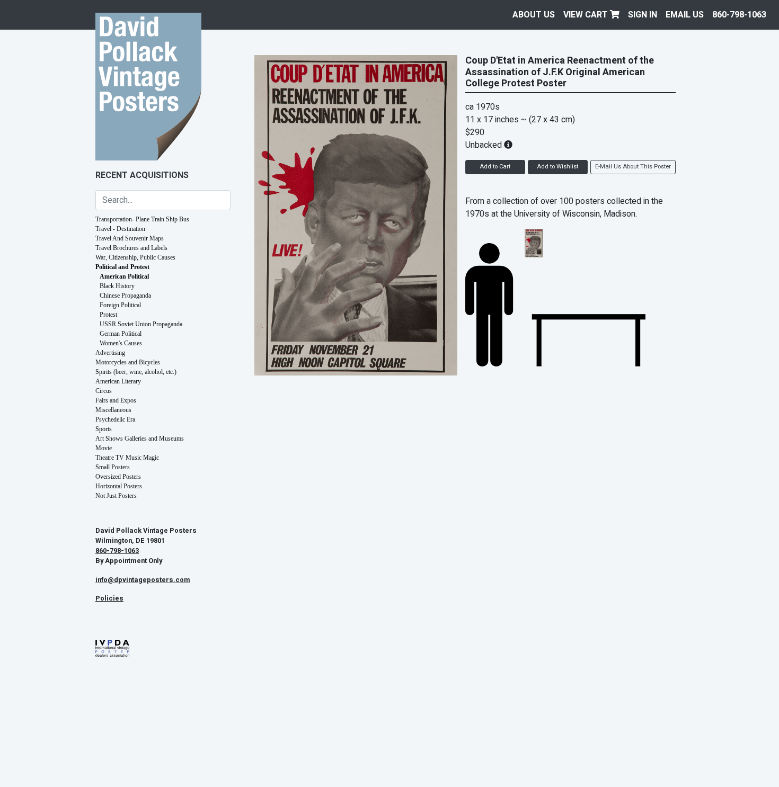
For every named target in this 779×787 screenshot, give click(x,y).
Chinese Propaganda (125, 295)
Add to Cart (495, 166)
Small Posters (112, 467)
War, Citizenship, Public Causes (135, 257)
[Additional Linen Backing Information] (508, 145)
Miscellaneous (113, 410)
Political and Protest (122, 267)
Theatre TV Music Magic (127, 457)
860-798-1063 (739, 14)
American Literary (118, 381)
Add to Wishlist (557, 166)
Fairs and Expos (115, 400)
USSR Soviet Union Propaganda (141, 324)
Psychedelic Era (115, 419)
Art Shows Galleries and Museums (139, 438)
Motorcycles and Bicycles (127, 362)
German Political (120, 333)
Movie (103, 448)
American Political (124, 276)
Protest (108, 314)
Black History (117, 286)
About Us (533, 14)
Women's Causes (121, 343)
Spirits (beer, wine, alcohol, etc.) (135, 371)
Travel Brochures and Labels (131, 248)
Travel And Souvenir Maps (129, 238)
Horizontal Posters (118, 486)
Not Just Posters (116, 495)
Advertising (110, 352)
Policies (109, 598)
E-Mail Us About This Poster (633, 166)
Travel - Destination (120, 228)
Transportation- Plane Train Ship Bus (142, 219)
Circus (103, 391)
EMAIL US (685, 14)
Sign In (642, 14)
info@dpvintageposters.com (142, 580)
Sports (103, 429)
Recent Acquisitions (142, 175)
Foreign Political (120, 305)
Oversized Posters (118, 476)
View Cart (586, 14)
